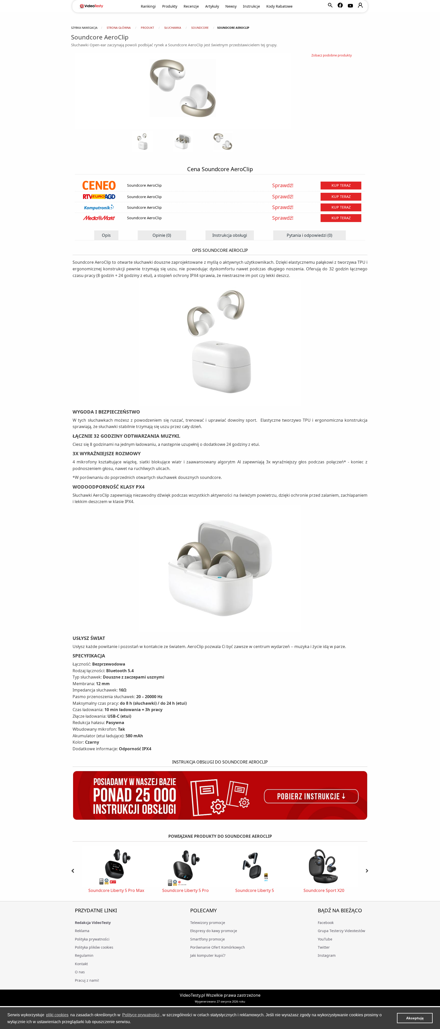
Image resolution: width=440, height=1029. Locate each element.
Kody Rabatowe (279, 6)
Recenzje (191, 6)
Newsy (231, 6)
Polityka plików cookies (94, 947)
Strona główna (119, 28)
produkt (147, 28)
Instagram (327, 955)
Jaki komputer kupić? (207, 955)
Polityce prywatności (140, 1015)
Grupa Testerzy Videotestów (341, 930)
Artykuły (212, 6)
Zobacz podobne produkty (331, 55)
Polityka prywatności (92, 939)
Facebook (326, 922)
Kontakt (81, 963)
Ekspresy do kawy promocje (213, 930)
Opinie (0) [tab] (162, 235)
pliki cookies (57, 1015)
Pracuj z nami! (87, 980)
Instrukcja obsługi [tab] (229, 235)
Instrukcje (251, 6)
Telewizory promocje (207, 922)
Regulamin (84, 955)
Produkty (169, 6)
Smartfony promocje (207, 939)
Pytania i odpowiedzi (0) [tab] (309, 235)
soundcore (200, 28)
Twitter (324, 947)
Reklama (82, 930)
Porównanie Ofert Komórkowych (217, 947)
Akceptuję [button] (415, 1018)
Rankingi (148, 6)
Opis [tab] (106, 235)
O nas (80, 971)
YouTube (325, 939)
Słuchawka (172, 28)
